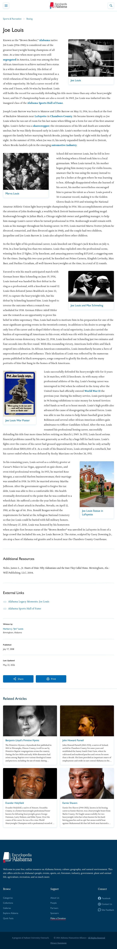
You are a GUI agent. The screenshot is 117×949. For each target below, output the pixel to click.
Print (53, 679)
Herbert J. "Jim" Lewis (13, 628)
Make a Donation (58, 918)
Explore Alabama (10, 912)
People (53, 902)
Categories (8, 897)
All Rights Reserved (96, 937)
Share (20, 679)
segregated (9, 59)
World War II (92, 391)
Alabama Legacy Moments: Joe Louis (28, 601)
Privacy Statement (58, 943)
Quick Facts (8, 918)
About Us (54, 897)
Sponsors (54, 912)
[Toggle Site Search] (111, 5)
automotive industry (64, 145)
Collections (8, 902)
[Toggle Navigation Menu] (6, 5)
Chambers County (61, 116)
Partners (54, 907)
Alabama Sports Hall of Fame (45, 103)
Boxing (29, 18)
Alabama (44, 40)
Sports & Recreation (12, 18)
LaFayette (41, 116)
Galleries (7, 907)
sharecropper (41, 126)
